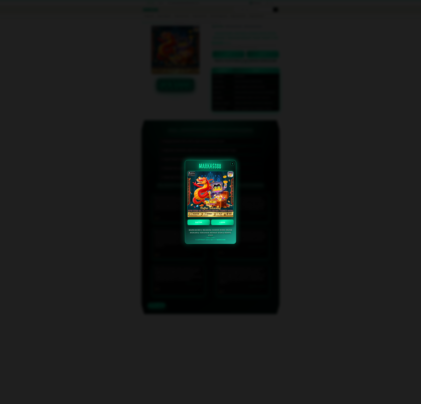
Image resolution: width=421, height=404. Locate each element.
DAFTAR (198, 222)
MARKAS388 (221, 240)
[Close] (232, 164)
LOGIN (222, 222)
